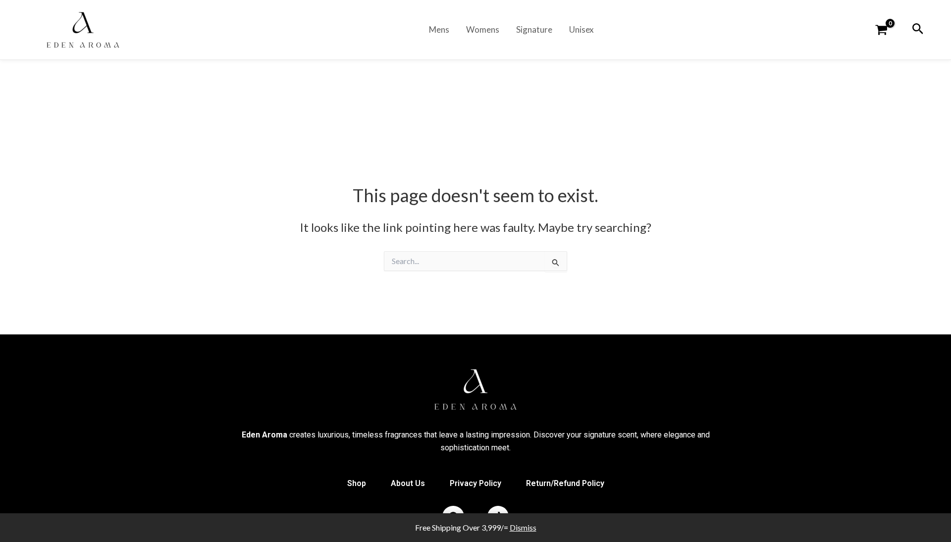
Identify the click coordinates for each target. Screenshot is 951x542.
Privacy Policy (475, 483)
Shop (356, 483)
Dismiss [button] (523, 527)
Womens (482, 29)
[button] (918, 29)
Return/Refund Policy (565, 483)
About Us (408, 483)
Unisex (581, 29)
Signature (534, 29)
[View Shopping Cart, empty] (886, 30)
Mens (439, 29)
